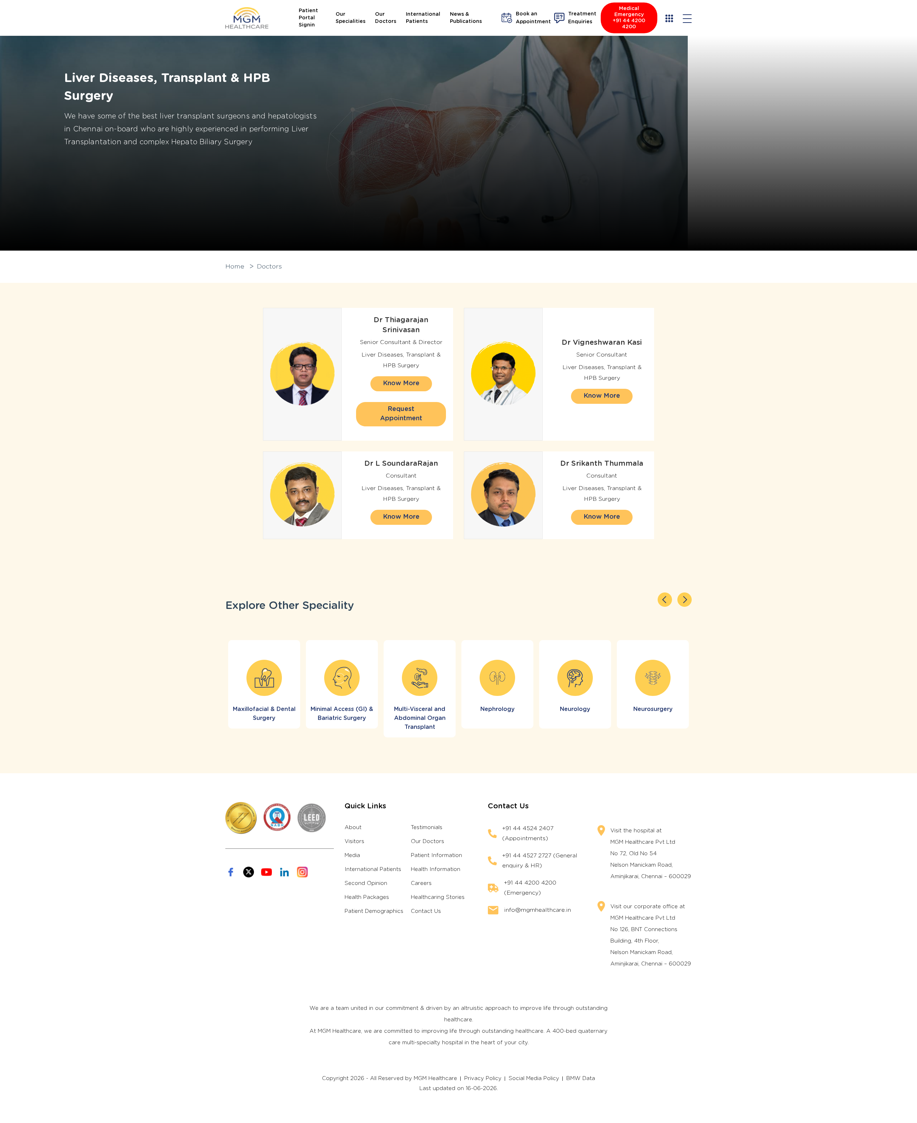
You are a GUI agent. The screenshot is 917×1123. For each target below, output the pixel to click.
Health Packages (367, 897)
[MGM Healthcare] (246, 18)
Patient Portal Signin (308, 18)
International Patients (423, 18)
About (353, 827)
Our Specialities (350, 18)
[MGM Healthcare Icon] (279, 818)
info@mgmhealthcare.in (537, 910)
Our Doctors (385, 18)
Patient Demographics (374, 911)
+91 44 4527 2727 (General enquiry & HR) (539, 860)
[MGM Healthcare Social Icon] (230, 872)
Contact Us (426, 911)
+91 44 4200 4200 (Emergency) (530, 888)
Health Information (435, 869)
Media (352, 855)
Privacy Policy (482, 1078)
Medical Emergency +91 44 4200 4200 (629, 17)
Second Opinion (366, 883)
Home (234, 266)
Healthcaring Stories (438, 897)
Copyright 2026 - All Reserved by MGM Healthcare (389, 1078)
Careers (421, 883)
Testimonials (426, 827)
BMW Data (580, 1078)
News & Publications (466, 18)
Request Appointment (401, 414)
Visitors (354, 841)
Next (684, 599)
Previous (665, 599)
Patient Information (436, 855)
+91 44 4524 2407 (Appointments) (527, 833)
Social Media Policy (534, 1078)
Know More (401, 383)
